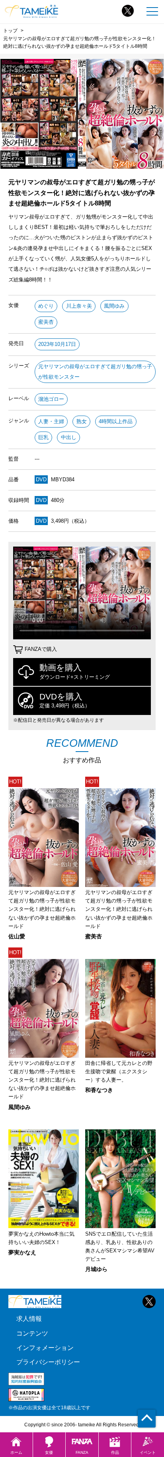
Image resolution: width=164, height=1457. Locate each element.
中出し (68, 437)
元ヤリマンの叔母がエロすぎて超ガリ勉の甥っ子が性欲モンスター (95, 371)
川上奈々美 (79, 306)
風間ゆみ (114, 306)
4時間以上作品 (116, 421)
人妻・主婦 (51, 421)
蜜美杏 (46, 322)
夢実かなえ (22, 1252)
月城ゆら (96, 1269)
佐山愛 (16, 936)
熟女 (81, 421)
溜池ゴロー (51, 399)
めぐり (46, 306)
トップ (10, 30)
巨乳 (43, 437)
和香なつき (99, 1090)
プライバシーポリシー (48, 1361)
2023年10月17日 (57, 344)
